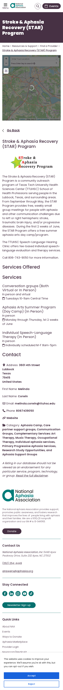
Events (6, 631)
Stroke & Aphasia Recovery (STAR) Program (23, 27)
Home (5, 46)
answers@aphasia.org (17, 571)
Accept (32, 675)
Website (12, 418)
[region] (31, 671)
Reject (31, 684)
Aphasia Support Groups (19, 454)
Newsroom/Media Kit (14, 652)
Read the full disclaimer (32, 476)
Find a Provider (49, 46)
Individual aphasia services (35, 442)
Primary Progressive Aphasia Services (29, 446)
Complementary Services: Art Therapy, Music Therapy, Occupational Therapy (29, 438)
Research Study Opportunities (23, 450)
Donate (11, 531)
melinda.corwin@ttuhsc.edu (35, 403)
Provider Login (10, 647)
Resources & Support (24, 46)
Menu (6, 7)
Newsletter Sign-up (19, 605)
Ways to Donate (12, 637)
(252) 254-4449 (12, 563)
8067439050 (25, 411)
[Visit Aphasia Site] (18, 6)
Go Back (13, 130)
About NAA (8, 626)
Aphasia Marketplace (15, 642)
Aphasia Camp (31, 425)
